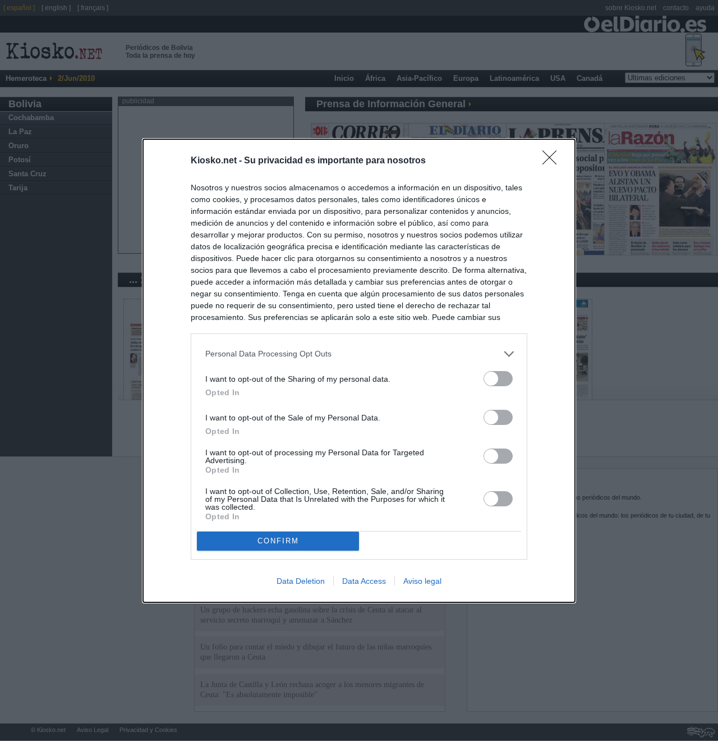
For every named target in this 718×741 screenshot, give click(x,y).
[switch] (498, 378)
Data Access (364, 581)
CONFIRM (278, 541)
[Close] (553, 161)
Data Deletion (301, 581)
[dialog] (359, 370)
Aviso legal (422, 581)
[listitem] (359, 354)
